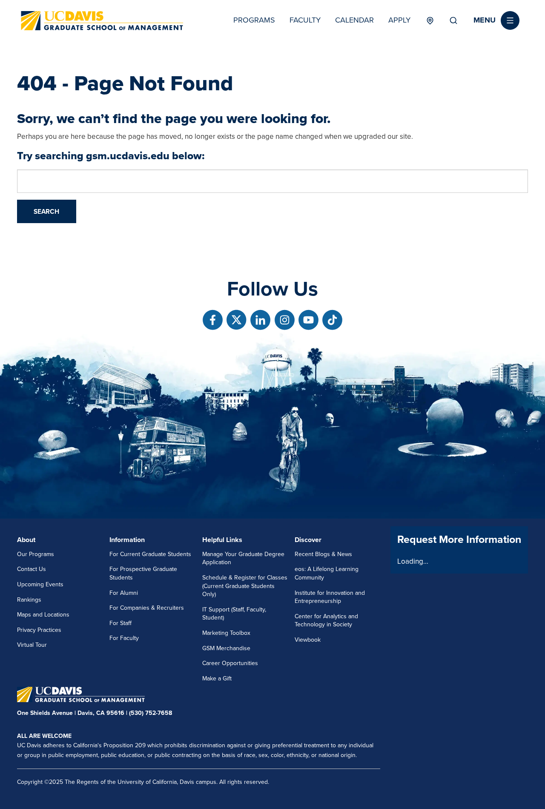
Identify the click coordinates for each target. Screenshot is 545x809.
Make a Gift (217, 678)
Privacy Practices (39, 630)
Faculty (305, 20)
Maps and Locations (43, 614)
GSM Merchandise (226, 648)
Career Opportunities (230, 663)
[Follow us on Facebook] (213, 320)
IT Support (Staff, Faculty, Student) (234, 614)
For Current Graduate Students (150, 554)
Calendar (354, 20)
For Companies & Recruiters (146, 607)
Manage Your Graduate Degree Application (243, 558)
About (26, 539)
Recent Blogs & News (323, 554)
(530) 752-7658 (150, 713)
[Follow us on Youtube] (308, 320)
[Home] (102, 20)
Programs (254, 20)
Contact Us (31, 569)
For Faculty (124, 638)
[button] (496, 20)
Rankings (29, 599)
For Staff (120, 623)
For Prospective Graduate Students (143, 573)
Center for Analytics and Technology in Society (326, 620)
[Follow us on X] (236, 320)
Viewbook (308, 639)
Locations (430, 20)
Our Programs (35, 554)
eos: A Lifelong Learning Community (327, 573)
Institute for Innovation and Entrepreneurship (330, 597)
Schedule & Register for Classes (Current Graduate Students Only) (244, 586)
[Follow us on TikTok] (332, 320)
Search (453, 20)
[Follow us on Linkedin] (260, 320)
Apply (399, 20)
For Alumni (123, 593)
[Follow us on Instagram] (284, 320)
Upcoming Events (40, 584)
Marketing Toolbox (226, 633)
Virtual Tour (32, 644)
